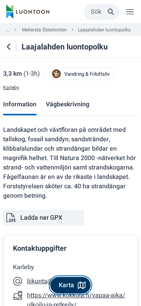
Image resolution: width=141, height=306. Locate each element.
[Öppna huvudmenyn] (130, 11)
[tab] (19, 105)
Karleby (11, 88)
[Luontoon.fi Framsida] (27, 12)
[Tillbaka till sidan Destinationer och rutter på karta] (8, 47)
